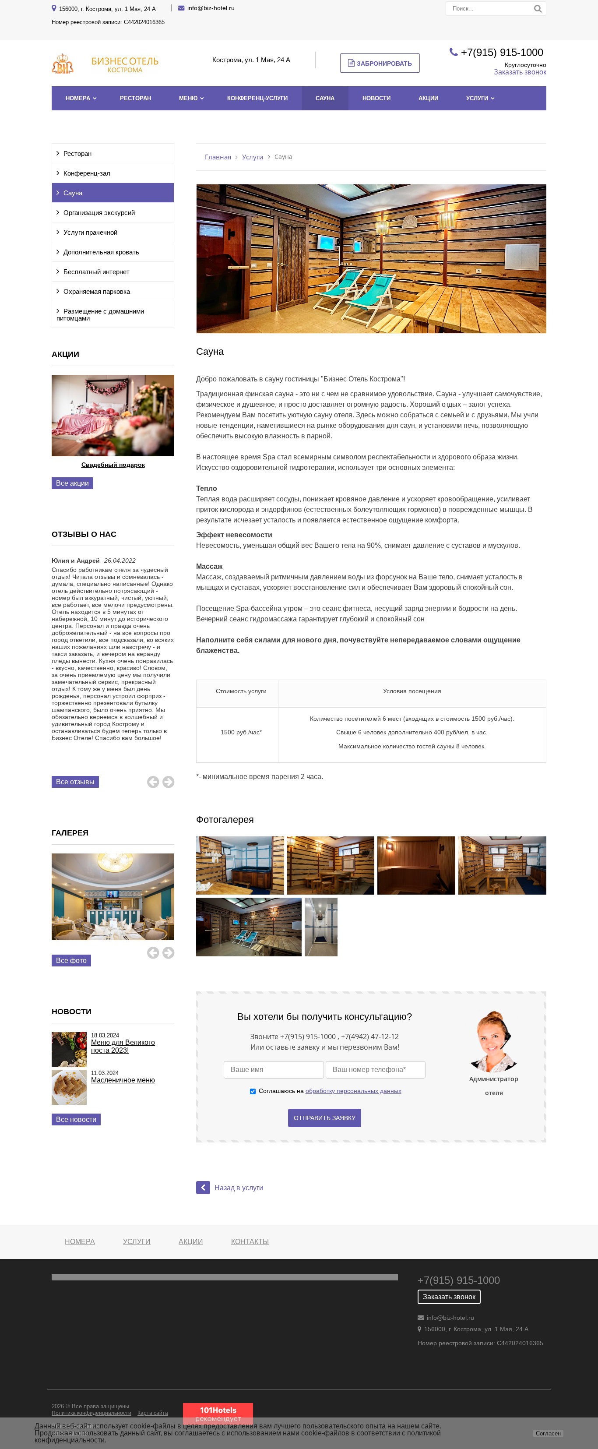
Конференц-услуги (257, 98)
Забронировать (384, 63)
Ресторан (135, 98)
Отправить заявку (324, 1117)
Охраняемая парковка (96, 291)
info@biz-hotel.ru (211, 7)
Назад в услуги (239, 1188)
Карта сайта (152, 1413)
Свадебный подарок (113, 464)
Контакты (250, 1241)
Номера (78, 98)
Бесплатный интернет (96, 271)
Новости (376, 98)
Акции (428, 98)
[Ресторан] (113, 906)
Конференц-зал (86, 173)
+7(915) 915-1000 (503, 52)
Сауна (325, 98)
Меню (188, 98)
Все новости (76, 1119)
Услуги (477, 98)
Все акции (72, 483)
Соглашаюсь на (330, 1090)
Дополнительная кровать (101, 252)
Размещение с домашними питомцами (100, 315)
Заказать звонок (520, 72)
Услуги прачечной (90, 232)
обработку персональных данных (353, 1090)
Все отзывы (75, 782)
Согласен (548, 1433)
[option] (113, 432)
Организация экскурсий (99, 212)
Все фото (71, 960)
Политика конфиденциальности (91, 1413)
